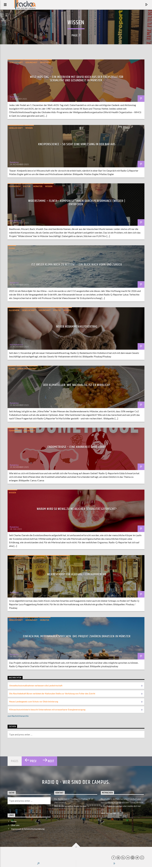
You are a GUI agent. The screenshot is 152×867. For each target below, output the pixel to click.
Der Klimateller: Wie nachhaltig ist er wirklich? (76, 385)
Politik (57, 310)
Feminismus (14, 186)
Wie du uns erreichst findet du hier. (70, 806)
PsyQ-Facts (52, 558)
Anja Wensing (16, 221)
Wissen (29, 128)
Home (13, 821)
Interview (45, 62)
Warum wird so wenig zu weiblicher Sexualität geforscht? (77, 509)
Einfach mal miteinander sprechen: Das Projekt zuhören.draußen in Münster (76, 636)
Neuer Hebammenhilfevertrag (76, 326)
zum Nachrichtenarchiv (18, 716)
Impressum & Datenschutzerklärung (28, 829)
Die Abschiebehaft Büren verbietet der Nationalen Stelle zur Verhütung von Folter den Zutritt (52, 693)
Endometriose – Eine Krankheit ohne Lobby (77, 447)
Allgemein (14, 310)
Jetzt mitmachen (109, 813)
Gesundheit (31, 62)
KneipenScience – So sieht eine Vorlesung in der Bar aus (76, 144)
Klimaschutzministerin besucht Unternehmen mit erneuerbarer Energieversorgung (47, 709)
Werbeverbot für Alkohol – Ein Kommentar (76, 574)
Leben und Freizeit (27, 368)
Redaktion (14, 97)
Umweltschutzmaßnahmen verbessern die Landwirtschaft (35, 685)
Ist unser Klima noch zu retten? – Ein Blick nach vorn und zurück (76, 264)
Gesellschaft (16, 62)
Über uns (15, 825)
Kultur (27, 186)
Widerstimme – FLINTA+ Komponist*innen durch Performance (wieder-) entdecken (76, 202)
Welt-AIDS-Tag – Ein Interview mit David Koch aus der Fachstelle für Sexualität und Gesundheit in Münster (76, 78)
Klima (12, 248)
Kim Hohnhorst (16, 344)
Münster (37, 186)
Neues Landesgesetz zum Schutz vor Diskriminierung (33, 701)
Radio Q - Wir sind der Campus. (76, 782)
